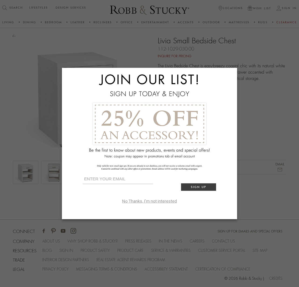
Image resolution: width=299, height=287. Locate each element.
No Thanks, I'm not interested (149, 201)
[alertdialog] (149, 143)
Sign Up (198, 187)
